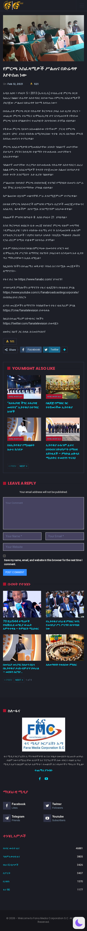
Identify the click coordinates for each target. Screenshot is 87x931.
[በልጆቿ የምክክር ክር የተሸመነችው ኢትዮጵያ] (63, 387)
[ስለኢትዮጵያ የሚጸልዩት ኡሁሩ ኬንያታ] (24, 429)
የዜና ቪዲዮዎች (10, 864)
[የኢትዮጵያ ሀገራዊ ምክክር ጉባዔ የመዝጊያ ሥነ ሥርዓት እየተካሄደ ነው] (65, 604)
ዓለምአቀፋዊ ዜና (11, 856)
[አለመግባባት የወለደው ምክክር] (65, 647)
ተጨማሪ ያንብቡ (44, 770)
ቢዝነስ (6, 881)
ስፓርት (6, 873)
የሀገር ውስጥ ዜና (15, 396)
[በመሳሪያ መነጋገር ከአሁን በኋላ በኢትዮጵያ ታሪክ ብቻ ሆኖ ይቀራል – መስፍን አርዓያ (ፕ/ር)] (22, 647)
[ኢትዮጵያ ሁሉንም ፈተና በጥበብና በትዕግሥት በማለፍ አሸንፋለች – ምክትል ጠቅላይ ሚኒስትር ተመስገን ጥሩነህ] (63, 429)
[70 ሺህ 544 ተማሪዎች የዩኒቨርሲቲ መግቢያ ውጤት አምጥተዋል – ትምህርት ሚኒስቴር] (22, 604)
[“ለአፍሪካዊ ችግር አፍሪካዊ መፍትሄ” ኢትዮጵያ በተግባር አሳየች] (24, 387)
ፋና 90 (6, 889)
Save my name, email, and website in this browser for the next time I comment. (43, 562)
